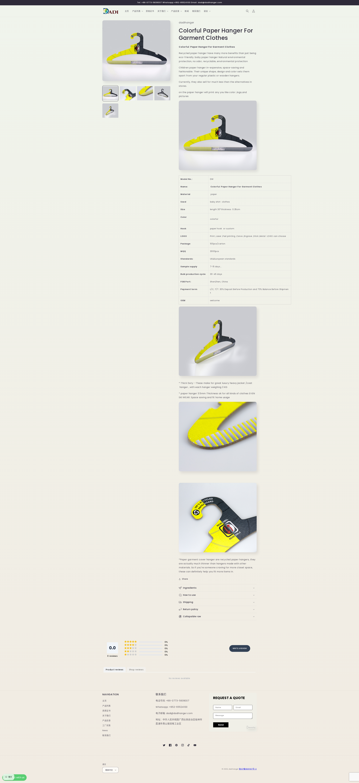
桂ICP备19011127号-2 (248, 769)
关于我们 (106, 715)
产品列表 (106, 705)
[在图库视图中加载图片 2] (128, 93)
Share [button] (185, 579)
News (105, 730)
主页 (104, 700)
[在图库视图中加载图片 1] (110, 93)
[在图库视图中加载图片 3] (145, 93)
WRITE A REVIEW (240, 648)
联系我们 (106, 735)
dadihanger (233, 769)
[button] (137, 11)
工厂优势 (106, 725)
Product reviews (114, 669)
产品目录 (106, 720)
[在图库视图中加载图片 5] (110, 111)
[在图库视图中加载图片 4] (162, 93)
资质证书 (106, 710)
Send (221, 724)
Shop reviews (136, 669)
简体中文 (109, 770)
